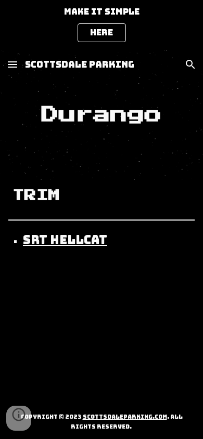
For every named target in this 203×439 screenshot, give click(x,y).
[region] (101, 25)
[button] (12, 64)
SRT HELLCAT (65, 240)
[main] (101, 115)
